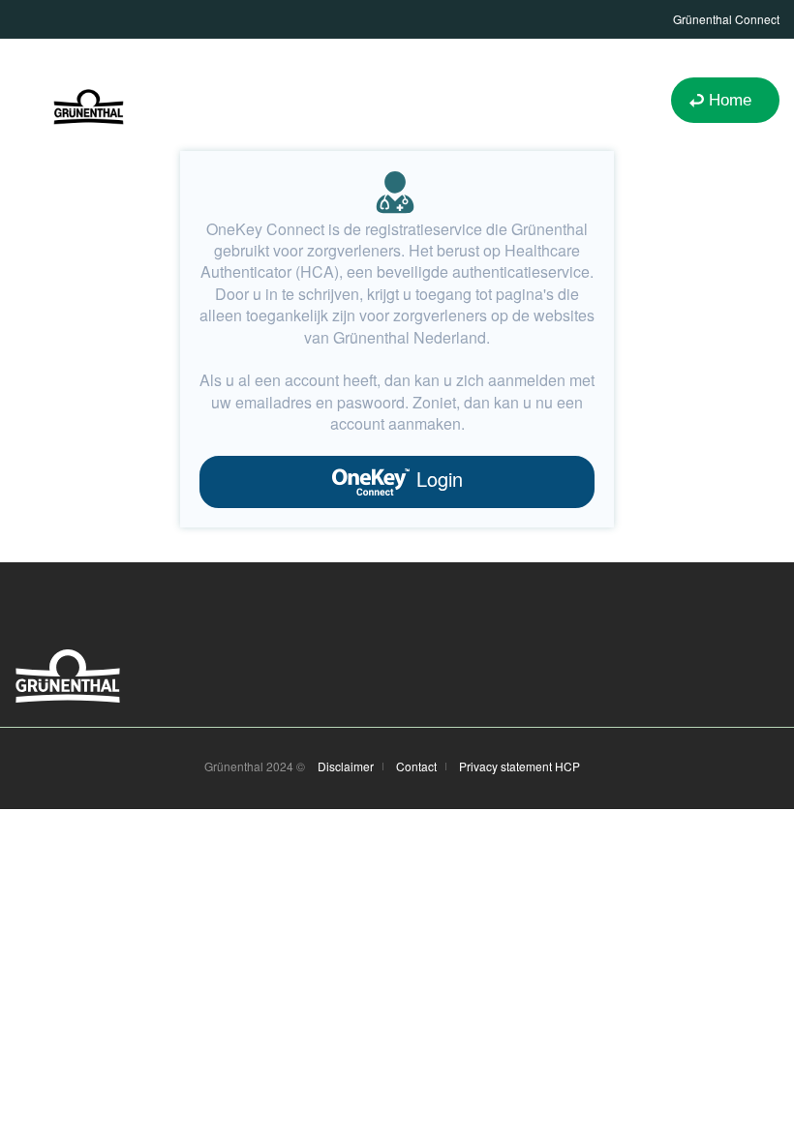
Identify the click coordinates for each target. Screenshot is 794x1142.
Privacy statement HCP (519, 766)
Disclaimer (346, 766)
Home (730, 100)
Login (437, 479)
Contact (416, 766)
